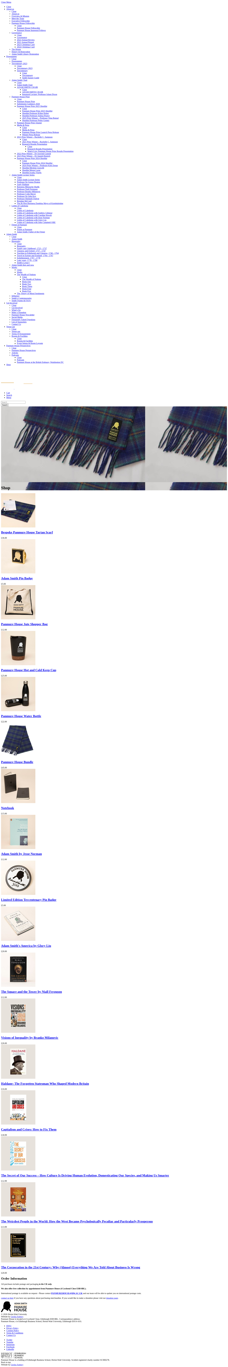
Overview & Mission (20, 16)
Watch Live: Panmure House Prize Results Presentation (50, 151)
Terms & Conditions (14, 1333)
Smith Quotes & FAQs (21, 300)
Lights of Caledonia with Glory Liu (31, 220)
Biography (16, 241)
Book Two (26, 284)
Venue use (10, 327)
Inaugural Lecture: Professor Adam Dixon (39, 94)
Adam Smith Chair (19, 80)
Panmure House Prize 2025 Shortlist (32, 106)
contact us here (7, 1298)
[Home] (16, 388)
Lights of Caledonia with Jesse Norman (33, 218)
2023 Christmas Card (26, 44)
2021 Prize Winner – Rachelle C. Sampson (35, 137)
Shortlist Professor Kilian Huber (35, 113)
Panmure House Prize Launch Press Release (40, 132)
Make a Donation (19, 312)
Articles (15, 353)
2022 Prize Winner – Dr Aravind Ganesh (34, 154)
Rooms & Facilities (20, 336)
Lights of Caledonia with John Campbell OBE (36, 222)
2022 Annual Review (26, 40)
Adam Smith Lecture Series (23, 175)
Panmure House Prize (21, 97)
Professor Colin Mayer (26, 194)
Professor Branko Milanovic (28, 191)
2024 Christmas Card (26, 47)
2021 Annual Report (25, 42)
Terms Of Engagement (21, 334)
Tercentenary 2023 (19, 63)
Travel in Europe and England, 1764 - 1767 (35, 255)
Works (14, 267)
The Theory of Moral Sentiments (30, 293)
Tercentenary (22, 71)
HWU (8, 1326)
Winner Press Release (31, 135)
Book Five (26, 291)
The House (16, 49)
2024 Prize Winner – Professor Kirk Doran (40, 165)
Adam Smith (11, 234)
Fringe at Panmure (19, 225)
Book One (26, 282)
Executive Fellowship (21, 21)
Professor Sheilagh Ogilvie (28, 199)
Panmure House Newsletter (23, 315)
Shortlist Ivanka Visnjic (32, 172)
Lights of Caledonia (20, 206)
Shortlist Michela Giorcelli (33, 168)
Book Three (27, 286)
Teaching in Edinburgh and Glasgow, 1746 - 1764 (38, 253)
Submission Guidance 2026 (28, 104)
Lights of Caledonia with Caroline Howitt (34, 215)
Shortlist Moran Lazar (31, 170)
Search (5, 405)
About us (10, 9)
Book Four (26, 289)
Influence (15, 296)
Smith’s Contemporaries (22, 298)
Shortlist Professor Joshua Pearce (36, 116)
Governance (17, 33)
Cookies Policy (12, 1330)
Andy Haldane (23, 184)
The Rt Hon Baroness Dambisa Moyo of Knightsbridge (40, 203)
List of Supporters (19, 322)
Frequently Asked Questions (23, 319)
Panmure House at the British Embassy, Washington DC (40, 362)
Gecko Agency (17, 1317)
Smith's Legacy (23, 263)
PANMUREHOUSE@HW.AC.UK (66, 1293)
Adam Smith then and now (23, 265)
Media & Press (23, 125)
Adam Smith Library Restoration (25, 54)
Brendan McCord (24, 201)
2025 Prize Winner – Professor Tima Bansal (40, 118)
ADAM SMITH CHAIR (27, 87)
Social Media (17, 317)
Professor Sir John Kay (26, 196)
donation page (112, 1298)
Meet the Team (18, 18)
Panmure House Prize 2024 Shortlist (32, 158)
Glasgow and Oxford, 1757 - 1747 (31, 251)
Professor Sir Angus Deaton (28, 182)
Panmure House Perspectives (18, 346)
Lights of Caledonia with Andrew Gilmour (34, 213)
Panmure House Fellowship (23, 23)
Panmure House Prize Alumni (29, 123)
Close (8, 7)
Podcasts (15, 355)
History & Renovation (21, 52)
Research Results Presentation (34, 144)
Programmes (11, 56)
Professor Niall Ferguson (27, 189)
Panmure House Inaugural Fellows (31, 30)
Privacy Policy (12, 1328)
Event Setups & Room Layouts (30, 343)
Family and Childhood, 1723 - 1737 (32, 248)
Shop (8, 364)
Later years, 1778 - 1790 (27, 260)
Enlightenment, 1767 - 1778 (28, 258)
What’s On (16, 310)
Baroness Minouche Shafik (28, 187)
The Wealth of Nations (26, 274)
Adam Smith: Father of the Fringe (31, 232)
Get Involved (11, 303)
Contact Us (16, 324)
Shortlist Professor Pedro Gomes (35, 120)
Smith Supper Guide (30, 78)
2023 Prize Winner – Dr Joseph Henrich (33, 156)
